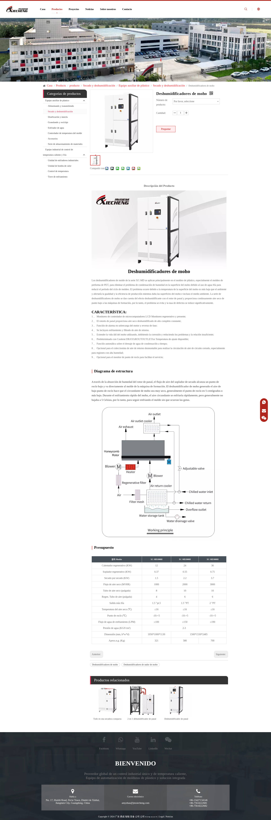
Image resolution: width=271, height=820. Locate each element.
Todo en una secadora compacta (107, 719)
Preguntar (166, 129)
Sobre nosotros (108, 9)
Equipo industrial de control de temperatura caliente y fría (58, 152)
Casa (42, 9)
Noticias (89, 9)
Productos (57, 9)
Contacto (127, 9)
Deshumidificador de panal (176, 719)
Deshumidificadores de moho (105, 664)
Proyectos (74, 9)
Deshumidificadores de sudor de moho (141, 664)
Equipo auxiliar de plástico (57, 100)
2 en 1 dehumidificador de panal (142, 719)
